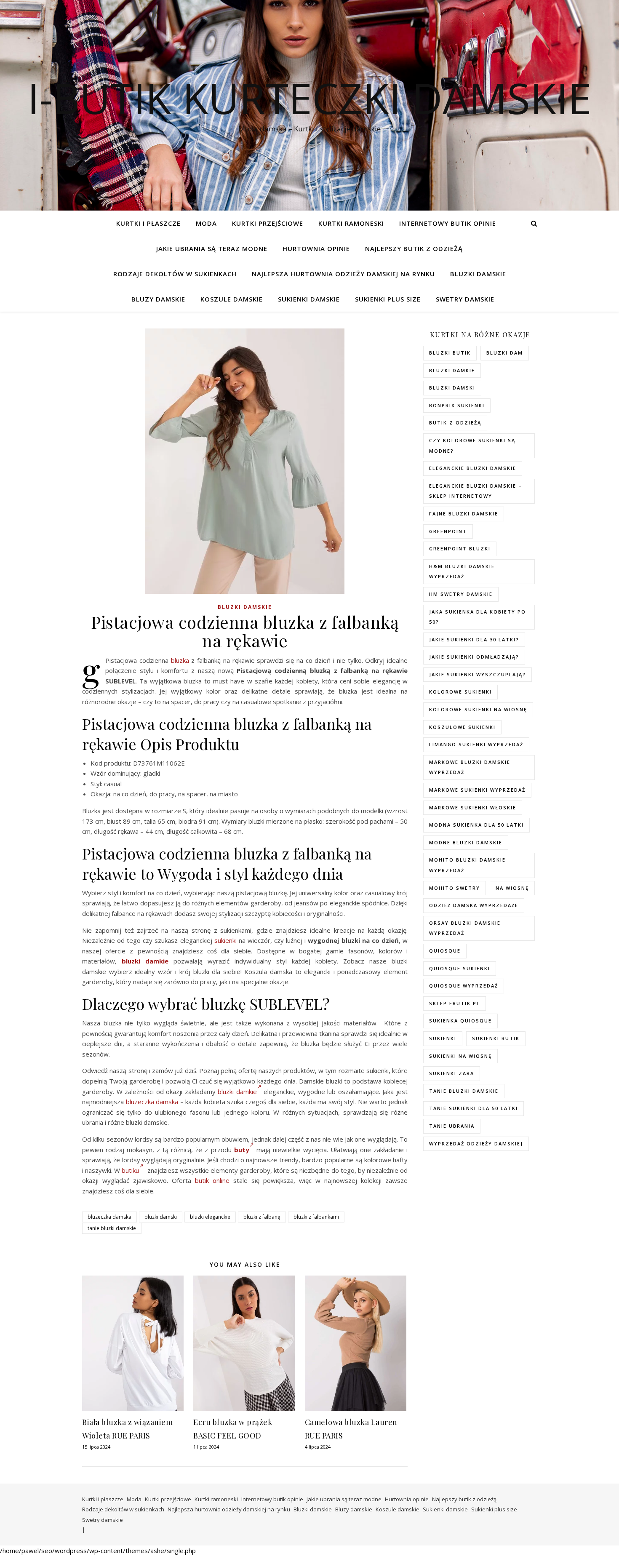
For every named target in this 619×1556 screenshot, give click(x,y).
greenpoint (448, 531)
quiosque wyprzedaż (463, 985)
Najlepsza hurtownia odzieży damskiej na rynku (343, 274)
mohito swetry (454, 888)
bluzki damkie (145, 961)
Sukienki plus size (388, 299)
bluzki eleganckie (210, 1216)
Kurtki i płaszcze (148, 223)
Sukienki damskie (309, 299)
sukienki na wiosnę (460, 1056)
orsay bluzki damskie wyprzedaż (465, 928)
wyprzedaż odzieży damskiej (476, 1143)
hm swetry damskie (461, 594)
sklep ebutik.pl (454, 1003)
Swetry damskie (465, 299)
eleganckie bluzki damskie (472, 468)
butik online (212, 1180)
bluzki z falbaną (261, 1216)
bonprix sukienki (457, 405)
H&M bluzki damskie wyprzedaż (462, 571)
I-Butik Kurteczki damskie (309, 98)
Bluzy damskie (158, 299)
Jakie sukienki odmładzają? (474, 657)
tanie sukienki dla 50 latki (473, 1108)
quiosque (445, 950)
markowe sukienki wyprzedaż (477, 790)
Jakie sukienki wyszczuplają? (477, 674)
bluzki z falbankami (316, 1216)
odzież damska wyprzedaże (473, 905)
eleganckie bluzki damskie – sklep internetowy (475, 491)
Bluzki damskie (478, 274)
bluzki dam (504, 353)
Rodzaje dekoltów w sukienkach (175, 274)
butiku (130, 1170)
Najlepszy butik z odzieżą (414, 248)
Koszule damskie (231, 299)
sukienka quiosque (460, 1020)
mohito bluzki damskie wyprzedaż (467, 865)
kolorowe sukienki (460, 692)
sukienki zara (451, 1073)
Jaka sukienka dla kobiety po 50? (477, 617)
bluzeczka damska (152, 1101)
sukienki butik (496, 1038)
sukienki (225, 940)
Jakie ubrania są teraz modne (211, 248)
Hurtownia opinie (316, 248)
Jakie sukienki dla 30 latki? (474, 639)
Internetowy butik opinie (447, 223)
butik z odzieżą (455, 422)
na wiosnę (512, 888)
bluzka (180, 660)
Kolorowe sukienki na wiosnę (478, 709)
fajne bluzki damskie (463, 513)
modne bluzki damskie (465, 842)
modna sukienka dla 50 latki (476, 825)
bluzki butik (450, 353)
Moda (206, 223)
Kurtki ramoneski (351, 223)
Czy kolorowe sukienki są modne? (472, 445)
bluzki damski (160, 1216)
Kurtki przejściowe (267, 223)
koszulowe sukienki (462, 727)
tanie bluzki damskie (112, 1228)
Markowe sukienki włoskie (472, 807)
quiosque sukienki (459, 968)
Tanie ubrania (452, 1126)
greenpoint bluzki (460, 548)
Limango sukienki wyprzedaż (476, 744)
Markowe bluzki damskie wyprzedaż (469, 767)
